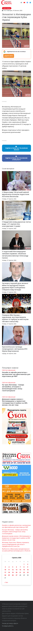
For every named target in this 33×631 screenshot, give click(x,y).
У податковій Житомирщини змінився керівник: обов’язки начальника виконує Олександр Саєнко (15, 254)
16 (28, 570)
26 (13, 575)
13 (16, 570)
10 (5, 570)
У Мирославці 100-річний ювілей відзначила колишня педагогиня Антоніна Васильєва (15, 194)
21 (20, 572)
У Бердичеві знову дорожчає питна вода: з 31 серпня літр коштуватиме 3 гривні (16, 224)
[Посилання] (6, 2)
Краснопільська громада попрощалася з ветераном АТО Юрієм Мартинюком (14, 349)
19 (13, 572)
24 (5, 575)
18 (9, 572)
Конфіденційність (7, 626)
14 (20, 570)
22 (24, 572)
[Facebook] (27, 2)
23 (28, 572)
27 (16, 575)
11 (9, 570)
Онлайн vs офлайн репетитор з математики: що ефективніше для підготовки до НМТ (16, 374)
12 (13, 570)
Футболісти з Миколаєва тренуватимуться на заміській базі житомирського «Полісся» (16, 550)
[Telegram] (30, 2)
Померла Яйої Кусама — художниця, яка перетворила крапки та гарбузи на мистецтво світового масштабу (15, 318)
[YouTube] (24, 2)
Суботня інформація (8, 370)
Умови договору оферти (10, 623)
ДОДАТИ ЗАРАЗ (8, 56)
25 (9, 575)
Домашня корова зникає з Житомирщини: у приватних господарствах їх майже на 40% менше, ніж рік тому (14, 402)
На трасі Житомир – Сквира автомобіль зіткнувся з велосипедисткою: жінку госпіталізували (13, 388)
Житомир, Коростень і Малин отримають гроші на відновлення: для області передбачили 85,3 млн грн (15, 544)
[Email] (21, 2)
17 (5, 572)
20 (16, 572)
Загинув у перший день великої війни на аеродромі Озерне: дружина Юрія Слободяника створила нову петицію (15, 286)
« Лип (6, 582)
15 (24, 570)
